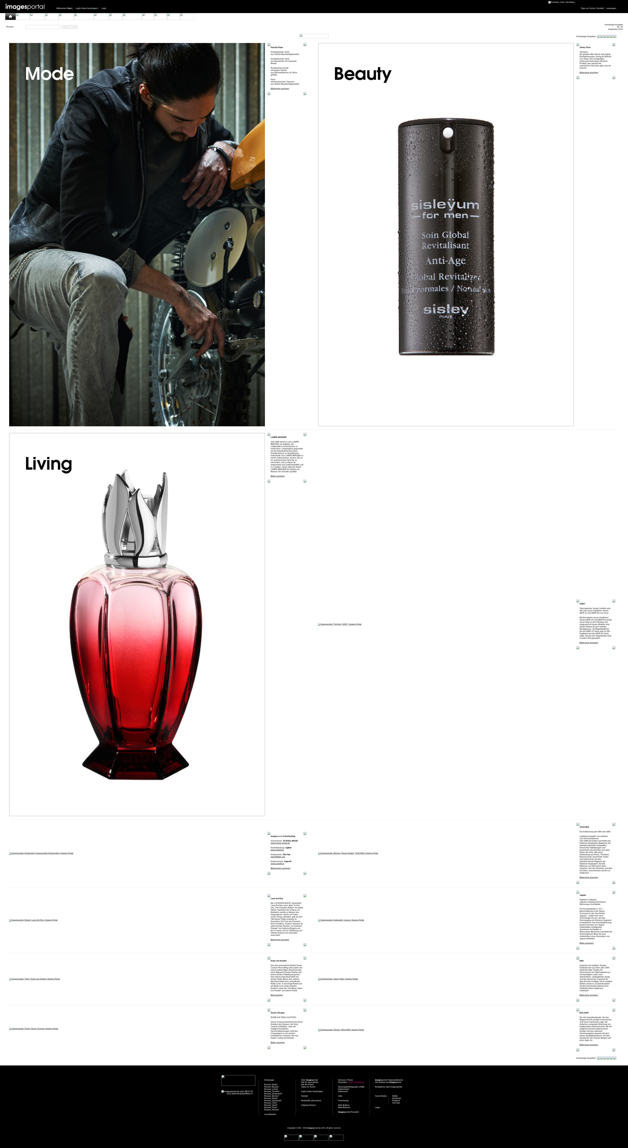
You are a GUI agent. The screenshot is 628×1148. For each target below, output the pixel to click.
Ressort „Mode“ (271, 1084)
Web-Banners (344, 1107)
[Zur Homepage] (238, 1085)
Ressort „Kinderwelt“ (273, 1094)
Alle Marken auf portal (388, 1082)
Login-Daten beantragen (86, 8)
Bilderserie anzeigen (280, 88)
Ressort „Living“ (271, 1089)
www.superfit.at (277, 864)
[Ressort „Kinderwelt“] (84, 19)
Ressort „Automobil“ (273, 1100)
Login (103, 8)
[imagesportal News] (624, 16)
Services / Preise (345, 1080)
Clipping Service (308, 1105)
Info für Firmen (307, 1084)
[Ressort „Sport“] (160, 19)
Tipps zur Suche (588, 8)
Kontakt (600, 8)
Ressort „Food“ (270, 1107)
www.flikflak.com (278, 857)
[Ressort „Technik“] (66, 19)
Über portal (309, 1080)
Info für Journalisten (310, 1082)
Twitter (395, 1096)
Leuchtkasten (270, 1114)
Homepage (269, 1080)
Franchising (343, 1100)
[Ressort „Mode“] (23, 19)
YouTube (396, 1103)
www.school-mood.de (280, 843)
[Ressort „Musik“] (115, 19)
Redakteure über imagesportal (388, 1087)
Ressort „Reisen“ (271, 1110)
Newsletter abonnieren (311, 1100)
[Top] (314, 1058)
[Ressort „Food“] (173, 19)
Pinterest (396, 1100)
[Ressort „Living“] (52, 19)
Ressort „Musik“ (271, 1098)
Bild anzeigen (277, 995)
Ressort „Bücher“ (271, 1096)
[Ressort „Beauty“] (37, 19)
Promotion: (351, 1082)
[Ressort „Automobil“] (132, 19)
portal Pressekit (348, 1112)
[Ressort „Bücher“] (101, 19)
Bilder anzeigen (278, 476)
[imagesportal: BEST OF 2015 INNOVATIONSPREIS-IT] (237, 1094)
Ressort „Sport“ (271, 1105)
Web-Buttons (343, 1105)
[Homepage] (10, 19)
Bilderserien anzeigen (280, 868)
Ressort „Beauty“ (271, 1087)
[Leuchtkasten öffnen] (314, 38)
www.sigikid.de (277, 850)
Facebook (396, 1098)
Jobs (340, 1096)
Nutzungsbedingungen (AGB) (351, 1087)
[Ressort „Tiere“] (148, 19)
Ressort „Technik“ (272, 1091)
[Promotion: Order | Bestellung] (561, 2)
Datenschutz (343, 1089)
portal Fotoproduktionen (389, 1080)
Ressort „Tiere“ (270, 1103)
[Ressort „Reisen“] (187, 19)
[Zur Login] (26, 12)
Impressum (343, 1091)
